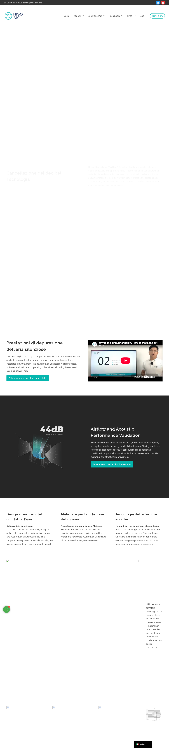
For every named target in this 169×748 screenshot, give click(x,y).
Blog (142, 16)
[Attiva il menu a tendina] (83, 16)
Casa (66, 16)
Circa (129, 16)
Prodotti (77, 16)
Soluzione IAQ (95, 16)
